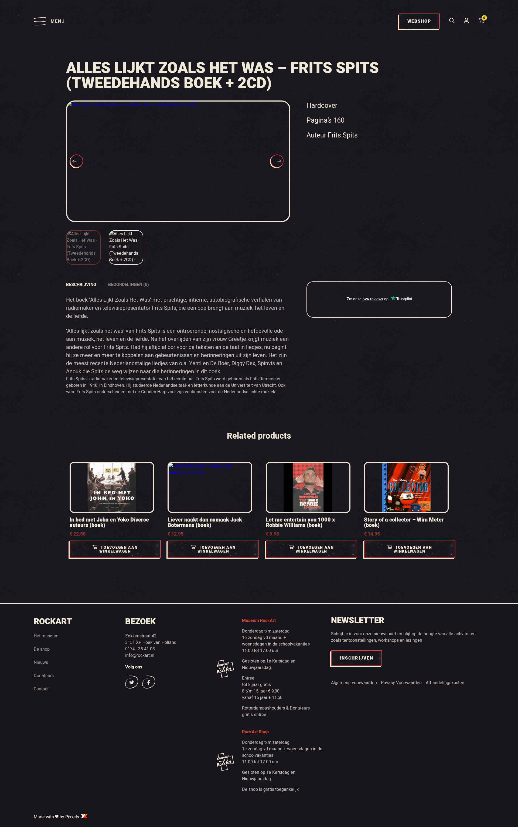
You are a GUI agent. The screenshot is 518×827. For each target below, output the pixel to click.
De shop (42, 649)
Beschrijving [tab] (81, 284)
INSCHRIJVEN (356, 658)
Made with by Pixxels (57, 817)
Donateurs (44, 676)
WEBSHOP (419, 21)
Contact (41, 689)
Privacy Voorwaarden (401, 683)
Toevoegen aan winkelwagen (118, 549)
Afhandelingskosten (445, 683)
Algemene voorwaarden (354, 683)
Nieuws (41, 662)
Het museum (46, 636)
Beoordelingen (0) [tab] (128, 284)
